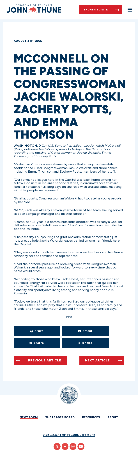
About (112, 417)
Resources (91, 417)
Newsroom (29, 417)
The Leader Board (60, 417)
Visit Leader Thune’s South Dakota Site (69, 435)
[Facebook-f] (65, 446)
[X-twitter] (57, 446)
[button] (37, 331)
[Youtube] (80, 446)
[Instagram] (73, 446)
